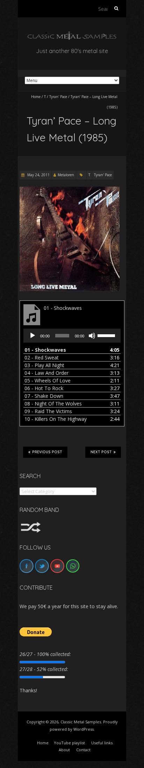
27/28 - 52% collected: (44, 669)
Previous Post (47, 452)
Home (36, 96)
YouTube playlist (69, 742)
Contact (83, 749)
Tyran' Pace (58, 96)
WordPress (83, 729)
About (64, 749)
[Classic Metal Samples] (72, 34)
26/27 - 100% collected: (45, 654)
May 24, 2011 (38, 174)
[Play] (32, 335)
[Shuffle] (31, 525)
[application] (72, 336)
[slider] (107, 335)
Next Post (101, 452)
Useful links (102, 742)
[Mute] (91, 335)
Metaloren (66, 174)
